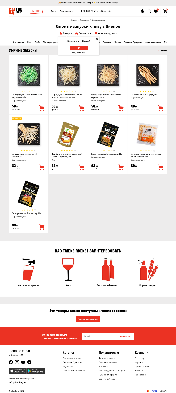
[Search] (149, 11)
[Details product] (28, 75)
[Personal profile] (142, 11)
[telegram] (29, 362)
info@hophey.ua (17, 382)
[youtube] (23, 362)
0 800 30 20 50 (88, 11)
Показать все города (88, 319)
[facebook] (11, 362)
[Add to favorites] (42, 108)
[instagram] (17, 362)
